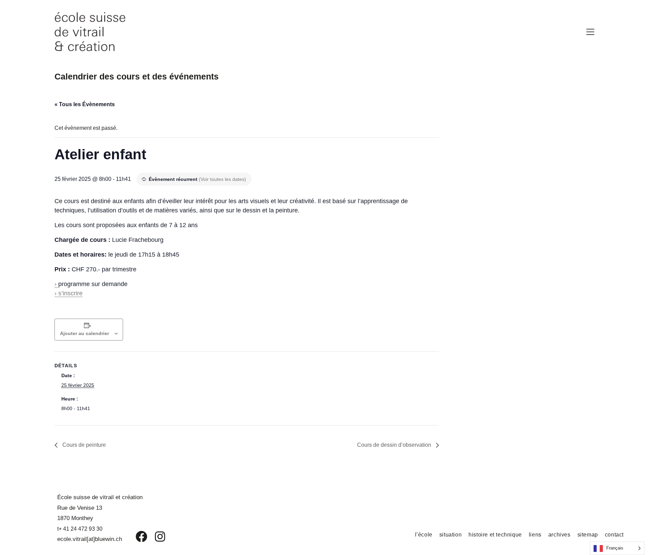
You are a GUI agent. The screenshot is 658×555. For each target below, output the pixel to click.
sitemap (587, 535)
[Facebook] (136, 536)
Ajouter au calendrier (84, 333)
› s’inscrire (68, 293)
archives (559, 535)
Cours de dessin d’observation (394, 445)
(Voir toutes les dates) (222, 179)
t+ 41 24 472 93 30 (79, 529)
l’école (423, 535)
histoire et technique (495, 535)
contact (614, 535)
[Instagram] (156, 536)
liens (535, 535)
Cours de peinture (83, 445)
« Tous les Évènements (84, 104)
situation (450, 535)
